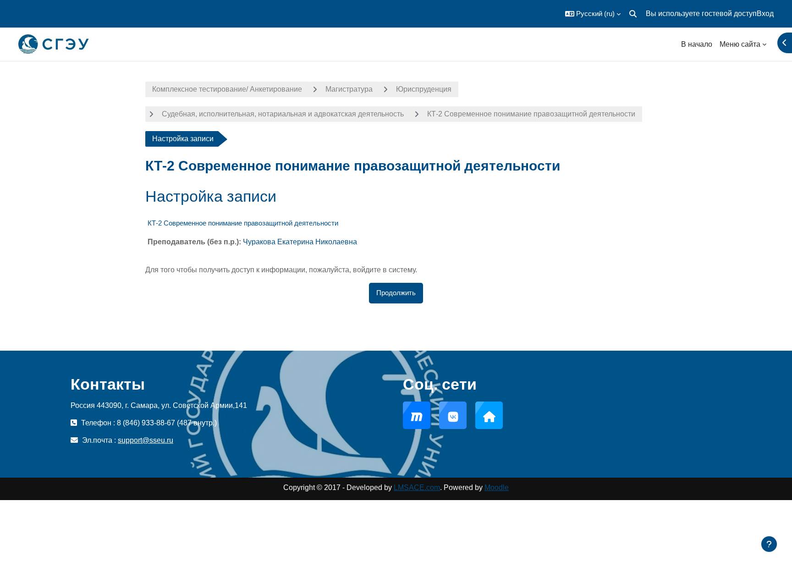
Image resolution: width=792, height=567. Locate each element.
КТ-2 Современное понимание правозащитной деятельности (531, 114)
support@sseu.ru (145, 440)
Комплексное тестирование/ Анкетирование (227, 89)
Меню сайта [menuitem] (740, 44)
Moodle (496, 487)
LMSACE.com (417, 487)
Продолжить (396, 293)
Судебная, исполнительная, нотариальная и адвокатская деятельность (283, 114)
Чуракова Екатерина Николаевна (300, 242)
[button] (593, 14)
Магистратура (349, 89)
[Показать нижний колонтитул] (769, 544)
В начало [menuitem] (696, 44)
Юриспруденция (423, 89)
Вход (765, 13)
